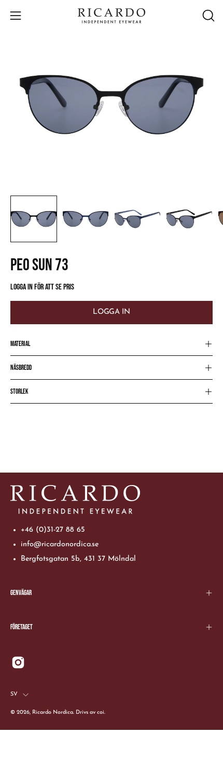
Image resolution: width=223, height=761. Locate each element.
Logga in (111, 312)
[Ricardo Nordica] (111, 15)
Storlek (19, 392)
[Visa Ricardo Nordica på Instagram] (18, 662)
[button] (207, 15)
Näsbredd (21, 368)
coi (100, 712)
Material (20, 344)
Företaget (21, 627)
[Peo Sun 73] (33, 219)
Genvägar (21, 593)
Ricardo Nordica (52, 712)
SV (14, 694)
